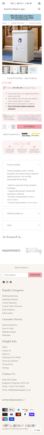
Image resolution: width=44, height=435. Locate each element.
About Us (6, 354)
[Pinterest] (11, 282)
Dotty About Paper (9, 379)
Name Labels (7, 313)
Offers (4, 347)
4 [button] (25, 63)
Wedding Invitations (10, 299)
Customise (29, 126)
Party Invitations (8, 309)
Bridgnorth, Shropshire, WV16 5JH (15, 383)
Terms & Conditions (10, 361)
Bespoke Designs (9, 332)
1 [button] (18, 63)
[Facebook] (4, 282)
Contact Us (6, 350)
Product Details (13, 164)
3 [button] (23, 63)
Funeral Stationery (9, 303)
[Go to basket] (39, 3)
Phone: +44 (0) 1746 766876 (13, 386)
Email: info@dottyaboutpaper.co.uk (16, 390)
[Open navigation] (3, 3)
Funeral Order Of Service (12, 306)
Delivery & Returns (15, 213)
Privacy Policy (7, 364)
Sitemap (5, 368)
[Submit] (39, 9)
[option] (22, 45)
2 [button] (21, 63)
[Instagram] (7, 282)
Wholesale (6, 335)
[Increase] (13, 127)
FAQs (9, 225)
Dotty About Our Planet (11, 357)
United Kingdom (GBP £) (12, 400)
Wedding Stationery (10, 296)
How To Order (8, 328)
